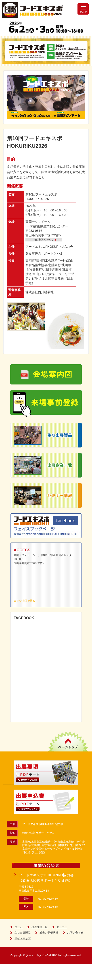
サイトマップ (23, 938)
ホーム (19, 927)
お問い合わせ (75, 932)
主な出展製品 (23, 932)
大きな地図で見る (24, 600)
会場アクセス (43, 239)
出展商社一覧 (39, 927)
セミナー (61, 927)
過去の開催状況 (49, 932)
